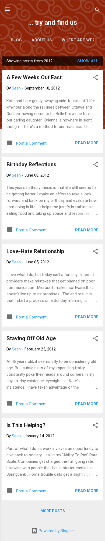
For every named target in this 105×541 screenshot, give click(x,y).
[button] (95, 78)
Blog (16, 40)
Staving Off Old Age (31, 338)
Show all (88, 61)
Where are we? (78, 40)
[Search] (97, 11)
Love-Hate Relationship (35, 251)
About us (42, 40)
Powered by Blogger (56, 530)
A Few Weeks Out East (34, 77)
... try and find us (52, 22)
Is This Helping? (26, 425)
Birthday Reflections (31, 164)
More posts (52, 511)
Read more (87, 143)
